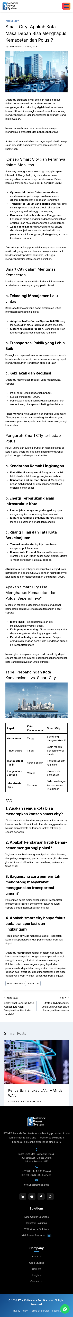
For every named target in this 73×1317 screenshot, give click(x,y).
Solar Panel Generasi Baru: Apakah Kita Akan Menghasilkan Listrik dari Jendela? (19, 1006)
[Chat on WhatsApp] (65, 1309)
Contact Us (36, 1281)
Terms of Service (40, 1310)
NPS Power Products (34, 1235)
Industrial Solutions (36, 1223)
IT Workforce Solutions (36, 1229)
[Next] (63, 1078)
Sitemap (56, 1310)
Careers (36, 1268)
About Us (36, 1256)
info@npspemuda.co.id (36, 1184)
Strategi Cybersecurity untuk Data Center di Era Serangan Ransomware (55, 1004)
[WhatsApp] (50, 1196)
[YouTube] (31, 1196)
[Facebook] (41, 1196)
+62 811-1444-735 (32, 1171)
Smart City (33, 983)
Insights (36, 1275)
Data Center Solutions (36, 1216)
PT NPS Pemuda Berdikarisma (35, 1300)
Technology (12, 21)
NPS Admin (16, 1101)
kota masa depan (16, 983)
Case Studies (36, 1262)
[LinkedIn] (22, 1196)
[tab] (30, 1118)
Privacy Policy (20, 1310)
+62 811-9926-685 (31, 1174)
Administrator (14, 46)
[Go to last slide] (9, 1078)
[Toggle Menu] (66, 6)
